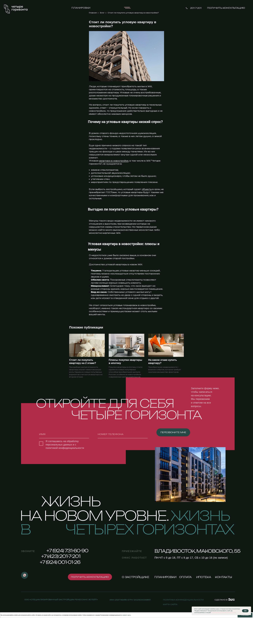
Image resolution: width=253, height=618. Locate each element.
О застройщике (135, 577)
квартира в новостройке (113, 161)
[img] (231, 599)
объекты (147, 189)
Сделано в (221, 600)
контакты (223, 577)
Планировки (80, 8)
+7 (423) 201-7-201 (60, 556)
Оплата (185, 577)
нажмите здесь (126, 615)
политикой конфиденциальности (65, 448)
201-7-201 (196, 8)
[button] (226, 7)
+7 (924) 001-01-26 (60, 562)
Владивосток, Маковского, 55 (197, 551)
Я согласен (245, 615)
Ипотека (203, 577)
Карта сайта (170, 604)
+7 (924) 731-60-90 (67, 550)
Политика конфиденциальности (183, 600)
